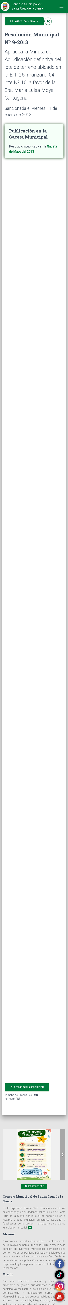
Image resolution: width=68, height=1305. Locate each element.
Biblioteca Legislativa (23, 21)
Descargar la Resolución (27, 1087)
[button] (62, 1154)
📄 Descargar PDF (34, 1186)
